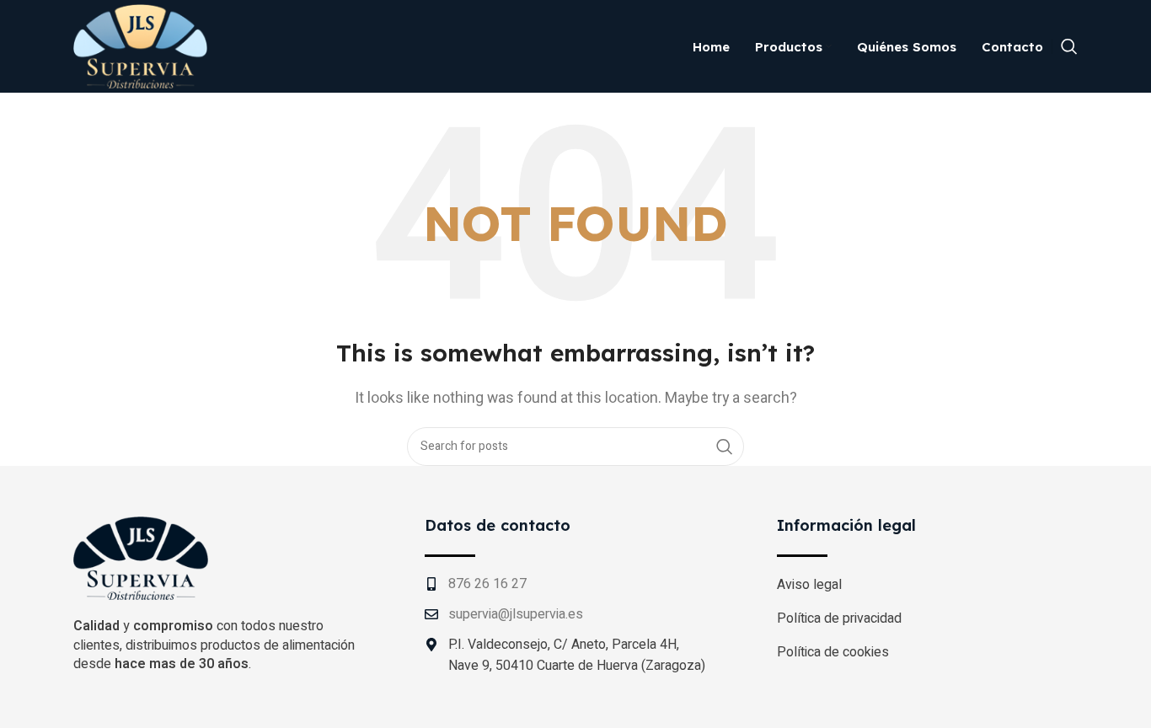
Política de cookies (833, 652)
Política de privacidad (839, 618)
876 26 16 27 (487, 584)
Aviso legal (809, 585)
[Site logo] (140, 45)
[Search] (1069, 46)
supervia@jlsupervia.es (515, 614)
